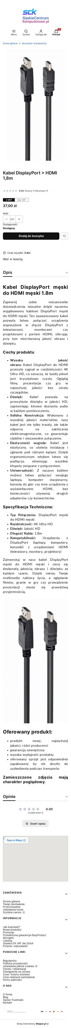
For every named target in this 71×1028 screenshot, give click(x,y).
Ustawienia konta (13, 909)
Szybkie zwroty (12, 912)
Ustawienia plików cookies (19, 966)
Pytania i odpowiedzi (15, 946)
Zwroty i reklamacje (14, 968)
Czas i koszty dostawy (16, 974)
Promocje (8, 932)
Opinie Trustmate (13, 999)
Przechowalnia (11, 906)
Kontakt (7, 1002)
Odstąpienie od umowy (16, 971)
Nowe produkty (12, 929)
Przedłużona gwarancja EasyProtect (24, 935)
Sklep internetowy (31, 1023)
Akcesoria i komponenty (34, 43)
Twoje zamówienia (14, 904)
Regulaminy (10, 960)
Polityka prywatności (15, 963)
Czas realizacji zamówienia (19, 977)
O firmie (7, 994)
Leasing (7, 940)
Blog (5, 997)
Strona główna (10, 43)
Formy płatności (12, 979)
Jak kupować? (11, 926)
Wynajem (8, 937)
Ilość (5, 213)
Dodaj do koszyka (31, 236)
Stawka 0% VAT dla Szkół (18, 943)
